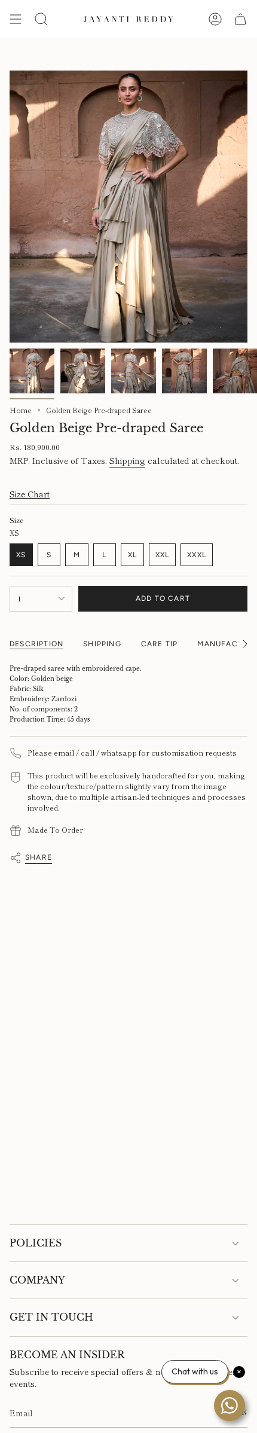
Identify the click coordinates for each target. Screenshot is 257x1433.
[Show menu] (15, 19)
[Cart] (240, 19)
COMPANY (37, 1280)
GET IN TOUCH (51, 1317)
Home (21, 410)
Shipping (127, 460)
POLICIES (36, 1243)
